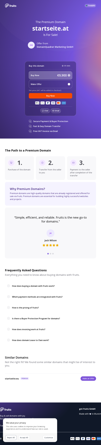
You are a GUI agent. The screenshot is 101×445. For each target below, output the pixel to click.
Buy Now (50, 95)
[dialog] (30, 430)
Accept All (24, 437)
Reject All (11, 437)
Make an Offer (88, 378)
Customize (48, 437)
